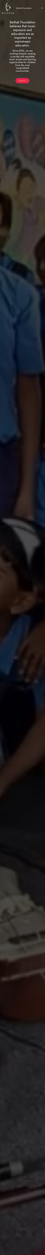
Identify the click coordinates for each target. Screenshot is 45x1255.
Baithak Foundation (24, 8)
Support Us (22, 81)
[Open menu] (42, 8)
